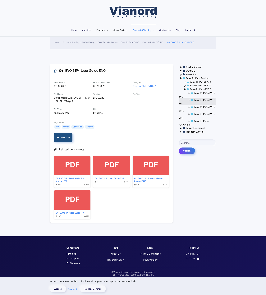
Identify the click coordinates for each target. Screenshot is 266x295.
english (90, 126)
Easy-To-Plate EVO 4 (200, 85)
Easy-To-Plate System (197, 78)
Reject (71, 289)
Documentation (115, 259)
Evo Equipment (194, 67)
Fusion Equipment (195, 127)
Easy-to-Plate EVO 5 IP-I (145, 86)
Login (188, 30)
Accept (58, 288)
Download (65, 137)
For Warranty (73, 263)
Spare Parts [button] (119, 30)
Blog (178, 30)
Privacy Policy (150, 259)
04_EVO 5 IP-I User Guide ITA (70, 212)
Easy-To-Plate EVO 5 (200, 89)
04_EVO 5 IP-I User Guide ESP (109, 178)
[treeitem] (194, 67)
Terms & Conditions (150, 253)
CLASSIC (190, 70)
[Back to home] (133, 12)
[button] (195, 30)
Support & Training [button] (142, 30)
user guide (77, 126)
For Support (72, 258)
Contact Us (165, 30)
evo (57, 126)
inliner (66, 126)
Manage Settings (93, 288)
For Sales (71, 253)
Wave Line (191, 74)
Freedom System (195, 131)
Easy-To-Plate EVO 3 (200, 81)
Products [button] (100, 30)
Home (74, 30)
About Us (86, 30)
